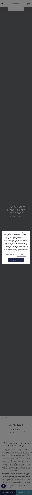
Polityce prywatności (21, 238)
